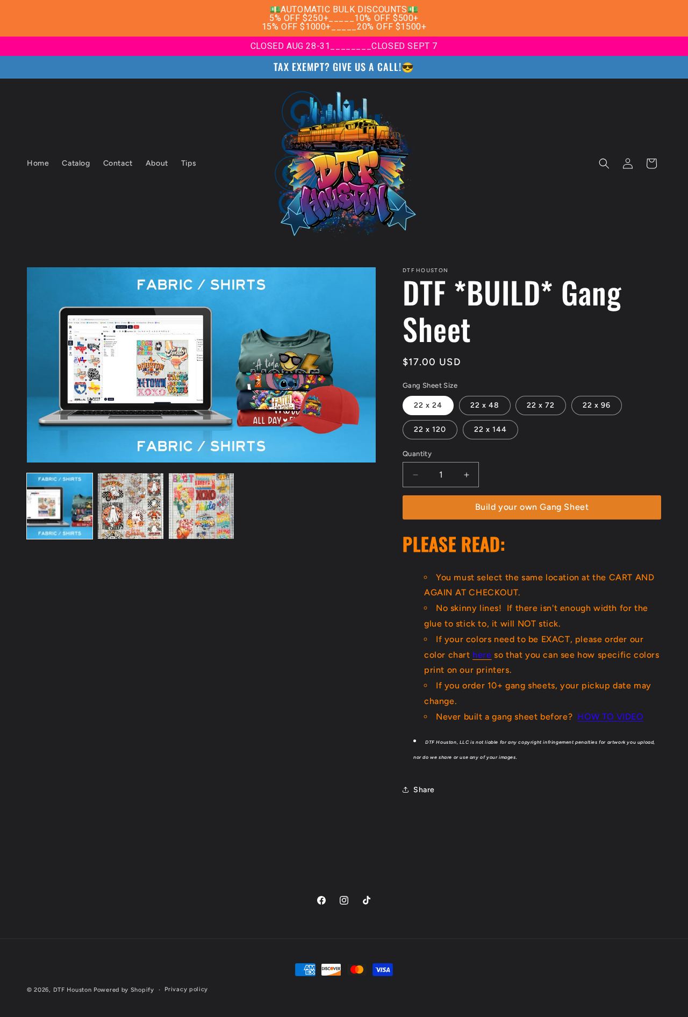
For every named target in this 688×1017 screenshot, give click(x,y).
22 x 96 (597, 405)
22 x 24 (428, 405)
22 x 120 (430, 429)
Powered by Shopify (124, 989)
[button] (604, 163)
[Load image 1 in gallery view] (59, 506)
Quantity (417, 454)
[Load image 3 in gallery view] (201, 506)
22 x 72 (541, 405)
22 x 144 (490, 429)
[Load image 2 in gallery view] (130, 506)
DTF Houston (72, 989)
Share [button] (424, 789)
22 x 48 (484, 405)
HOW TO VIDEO (610, 717)
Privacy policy (186, 989)
